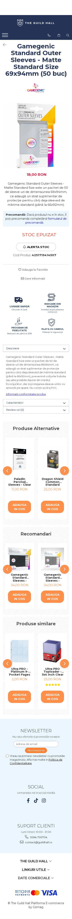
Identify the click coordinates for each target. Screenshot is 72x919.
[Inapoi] (3, 44)
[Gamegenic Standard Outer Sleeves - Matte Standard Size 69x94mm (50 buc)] (36, 135)
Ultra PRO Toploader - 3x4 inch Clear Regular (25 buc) (52, 671)
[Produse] (5, 36)
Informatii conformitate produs (26, 394)
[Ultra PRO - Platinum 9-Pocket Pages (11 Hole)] (19, 651)
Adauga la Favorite (34, 269)
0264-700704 (38, 837)
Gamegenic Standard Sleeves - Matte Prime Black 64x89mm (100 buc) (19, 577)
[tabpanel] (36, 135)
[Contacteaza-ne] (49, 35)
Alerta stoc (38, 247)
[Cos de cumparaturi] (59, 35)
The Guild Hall (34, 861)
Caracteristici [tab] (14, 402)
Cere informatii (34, 278)
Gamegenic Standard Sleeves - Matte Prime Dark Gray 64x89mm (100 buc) (52, 577)
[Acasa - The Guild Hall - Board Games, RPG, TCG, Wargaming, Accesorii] (36, 23)
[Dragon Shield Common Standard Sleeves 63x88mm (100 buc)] (52, 458)
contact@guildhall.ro (38, 842)
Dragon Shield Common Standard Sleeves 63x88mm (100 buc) (53, 482)
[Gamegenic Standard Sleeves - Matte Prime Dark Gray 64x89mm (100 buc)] (52, 559)
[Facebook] (28, 800)
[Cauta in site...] (68, 35)
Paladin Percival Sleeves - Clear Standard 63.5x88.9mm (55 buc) (19, 482)
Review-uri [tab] (15, 409)
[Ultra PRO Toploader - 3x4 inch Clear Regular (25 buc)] (52, 651)
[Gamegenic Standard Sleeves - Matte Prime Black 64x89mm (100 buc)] (19, 559)
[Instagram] (43, 800)
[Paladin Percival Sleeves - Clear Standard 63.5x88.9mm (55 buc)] (19, 458)
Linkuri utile (34, 870)
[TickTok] (36, 800)
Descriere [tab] (12, 348)
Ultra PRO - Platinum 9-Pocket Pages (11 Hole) (19, 671)
